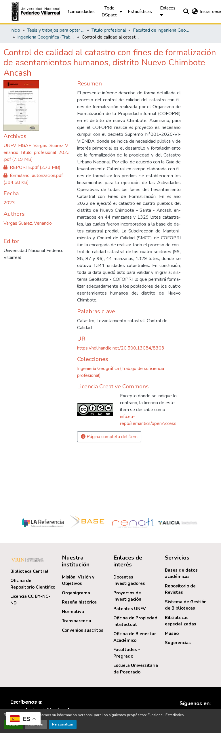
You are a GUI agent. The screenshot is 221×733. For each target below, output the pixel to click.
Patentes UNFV (129, 609)
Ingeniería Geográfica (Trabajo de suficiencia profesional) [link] (46, 37)
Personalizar (62, 724)
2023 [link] (9, 203)
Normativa (73, 611)
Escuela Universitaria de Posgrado (135, 669)
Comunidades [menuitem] (81, 11)
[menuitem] (111, 11)
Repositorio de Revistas (180, 589)
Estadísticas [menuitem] (140, 11)
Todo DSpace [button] (109, 11)
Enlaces (168, 8)
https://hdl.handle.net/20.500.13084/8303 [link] (120, 348)
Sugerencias (178, 643)
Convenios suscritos (82, 630)
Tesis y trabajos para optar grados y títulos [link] (56, 30)
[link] (36, 152)
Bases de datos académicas (181, 573)
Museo (172, 633)
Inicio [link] (15, 30)
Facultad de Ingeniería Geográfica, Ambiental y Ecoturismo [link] (161, 30)
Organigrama (76, 593)
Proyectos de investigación (127, 596)
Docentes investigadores (129, 580)
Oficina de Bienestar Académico (134, 637)
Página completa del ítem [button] (111, 437)
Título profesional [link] (109, 30)
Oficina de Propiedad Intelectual (135, 621)
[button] (36, 11)
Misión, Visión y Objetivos (78, 580)
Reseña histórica (79, 602)
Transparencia (76, 621)
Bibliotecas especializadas (180, 621)
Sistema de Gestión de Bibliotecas (186, 605)
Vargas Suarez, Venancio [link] (27, 223)
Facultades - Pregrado (126, 653)
